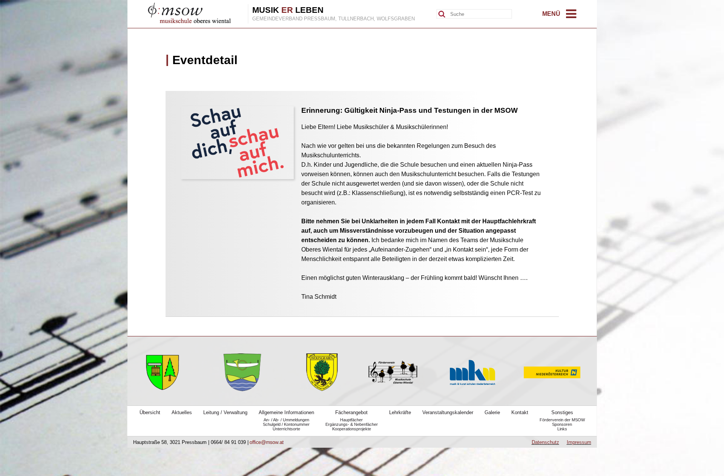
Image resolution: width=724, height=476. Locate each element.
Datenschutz (545, 442)
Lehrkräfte (400, 412)
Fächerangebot (351, 412)
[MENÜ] (571, 16)
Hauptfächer (351, 420)
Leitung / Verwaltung (225, 412)
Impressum (579, 442)
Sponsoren (562, 424)
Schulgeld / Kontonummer (286, 424)
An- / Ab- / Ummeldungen (286, 420)
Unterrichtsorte (286, 429)
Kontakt (519, 412)
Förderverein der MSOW (562, 420)
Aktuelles (182, 412)
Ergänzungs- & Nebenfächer (351, 424)
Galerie (492, 412)
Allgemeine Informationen (286, 412)
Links (562, 429)
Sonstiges (562, 412)
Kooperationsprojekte (351, 429)
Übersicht (150, 412)
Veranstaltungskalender (447, 412)
